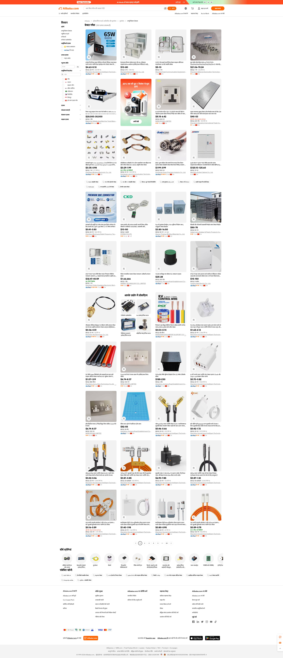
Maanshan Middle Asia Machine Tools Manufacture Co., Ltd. (101, 121)
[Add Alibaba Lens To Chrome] (90, 638)
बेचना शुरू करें (196, 600)
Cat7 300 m (67, 575)
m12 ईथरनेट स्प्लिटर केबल (115, 575)
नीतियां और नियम (99, 617)
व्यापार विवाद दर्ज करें (165, 604)
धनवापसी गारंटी (99, 600)
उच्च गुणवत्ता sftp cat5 (168, 182)
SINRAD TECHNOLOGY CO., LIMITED (133, 283)
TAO (158, 648)
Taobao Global (150, 648)
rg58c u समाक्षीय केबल (85, 580)
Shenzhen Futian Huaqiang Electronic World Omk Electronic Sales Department (101, 285)
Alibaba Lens (72, 638)
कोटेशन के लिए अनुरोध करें (135, 600)
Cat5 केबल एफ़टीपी (214, 575)
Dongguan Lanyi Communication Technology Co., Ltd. (135, 174)
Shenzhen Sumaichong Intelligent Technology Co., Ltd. (101, 72)
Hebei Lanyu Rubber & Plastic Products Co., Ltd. (205, 232)
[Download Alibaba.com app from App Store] (196, 638)
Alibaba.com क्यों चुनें (69, 596)
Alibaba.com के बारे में (70, 591)
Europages (173, 648)
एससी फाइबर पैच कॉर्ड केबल (202, 182)
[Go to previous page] (136, 543)
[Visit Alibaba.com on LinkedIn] (198, 621)
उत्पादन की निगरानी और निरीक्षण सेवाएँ (105, 612)
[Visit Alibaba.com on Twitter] (202, 621)
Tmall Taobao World (130, 648)
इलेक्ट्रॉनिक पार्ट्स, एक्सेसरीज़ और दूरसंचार (104, 21)
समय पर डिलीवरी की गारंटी (102, 604)
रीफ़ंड (161, 608)
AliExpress (110, 648)
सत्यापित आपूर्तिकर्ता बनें (198, 608)
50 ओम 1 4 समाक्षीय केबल (129, 182)
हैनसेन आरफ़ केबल (124, 187)
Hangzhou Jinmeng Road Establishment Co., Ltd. (170, 281)
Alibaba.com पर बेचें (198, 596)
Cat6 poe (91, 187)
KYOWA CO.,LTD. (126, 234)
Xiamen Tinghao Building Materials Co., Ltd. (170, 234)
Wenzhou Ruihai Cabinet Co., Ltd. (201, 172)
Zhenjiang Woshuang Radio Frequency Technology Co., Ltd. (101, 234)
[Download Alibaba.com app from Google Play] (212, 638)
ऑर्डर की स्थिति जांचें (197, 604)
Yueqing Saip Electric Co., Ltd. (200, 283)
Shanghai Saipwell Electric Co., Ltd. (132, 72)
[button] (165, 8)
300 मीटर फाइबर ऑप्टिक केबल (174, 575)
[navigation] (71, 282)
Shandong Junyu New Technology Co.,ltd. (100, 384)
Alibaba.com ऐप (163, 638)
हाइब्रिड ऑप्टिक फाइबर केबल (195, 575)
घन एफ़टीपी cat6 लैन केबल (107, 187)
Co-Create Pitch (68, 600)
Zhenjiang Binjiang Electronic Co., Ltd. (98, 172)
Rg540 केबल (98, 575)
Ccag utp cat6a (68, 580)
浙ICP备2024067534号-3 (198, 655)
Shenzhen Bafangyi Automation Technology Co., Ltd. (205, 72)
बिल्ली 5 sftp (156, 575)
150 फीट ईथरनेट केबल (110, 182)
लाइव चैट (162, 600)
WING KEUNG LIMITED (163, 121)
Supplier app (150, 638)
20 (167, 543)
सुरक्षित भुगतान (99, 596)
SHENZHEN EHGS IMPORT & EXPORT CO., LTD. (170, 334)
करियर (65, 608)
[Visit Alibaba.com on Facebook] (193, 621)
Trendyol (165, 648)
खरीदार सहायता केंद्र (165, 596)
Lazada (141, 648)
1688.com (118, 648)
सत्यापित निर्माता (132, 596)
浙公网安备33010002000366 (177, 655)
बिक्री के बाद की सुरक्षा (101, 608)
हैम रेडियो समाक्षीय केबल (83, 575)
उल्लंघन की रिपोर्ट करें (165, 617)
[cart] (193, 9)
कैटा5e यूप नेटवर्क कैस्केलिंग (149, 182)
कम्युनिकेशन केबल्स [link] (132, 21)
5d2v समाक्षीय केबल (93, 182)
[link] (280, 637)
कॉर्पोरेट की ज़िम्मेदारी (68, 604)
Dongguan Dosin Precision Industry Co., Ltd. (170, 172)
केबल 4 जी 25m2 (184, 182)
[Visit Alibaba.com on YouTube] (211, 621)
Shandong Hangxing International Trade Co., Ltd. (205, 123)
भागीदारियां (195, 612)
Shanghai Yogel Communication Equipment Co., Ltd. (170, 72)
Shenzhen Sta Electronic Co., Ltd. (97, 334)
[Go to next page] (171, 543)
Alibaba (87, 21)
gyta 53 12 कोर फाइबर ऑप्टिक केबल (137, 575)
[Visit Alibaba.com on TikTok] (215, 621)
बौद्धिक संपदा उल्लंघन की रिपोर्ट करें (169, 612)
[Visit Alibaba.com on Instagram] (206, 621)
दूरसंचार (122, 21)
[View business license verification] (161, 655)
